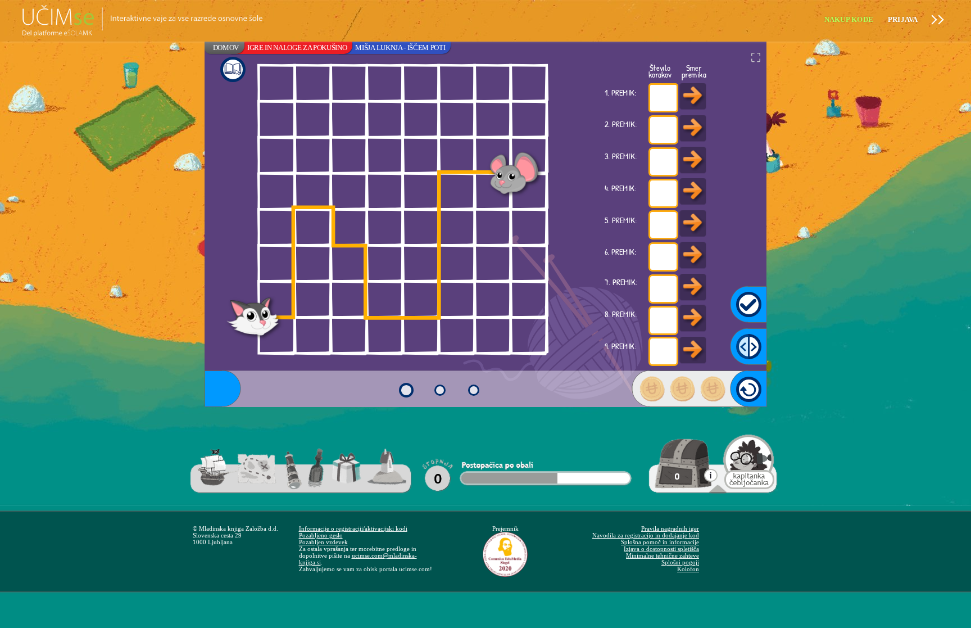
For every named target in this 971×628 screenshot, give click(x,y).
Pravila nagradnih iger (670, 528)
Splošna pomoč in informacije (660, 542)
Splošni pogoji (680, 562)
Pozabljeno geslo (321, 535)
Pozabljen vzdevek (323, 542)
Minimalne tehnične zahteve (662, 555)
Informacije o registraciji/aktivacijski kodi (353, 528)
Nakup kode (849, 19)
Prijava (903, 19)
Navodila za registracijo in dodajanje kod (645, 535)
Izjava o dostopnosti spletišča (661, 548)
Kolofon (688, 569)
